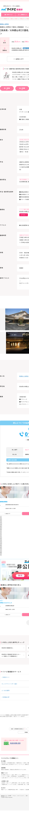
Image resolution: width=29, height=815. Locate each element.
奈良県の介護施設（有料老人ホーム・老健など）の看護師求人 (11, 655)
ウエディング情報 (5, 776)
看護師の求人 (5, 784)
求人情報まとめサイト (5, 774)
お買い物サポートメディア (7, 777)
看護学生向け (19, 762)
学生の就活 (3, 762)
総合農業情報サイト (22, 776)
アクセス (14, 795)
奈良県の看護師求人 (7, 648)
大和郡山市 (21, 18)
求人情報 (7, 88)
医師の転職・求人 (22, 784)
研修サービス (4, 789)
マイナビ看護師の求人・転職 (6, 18)
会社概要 (9, 795)
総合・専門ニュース (16, 774)
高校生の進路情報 (5, 769)
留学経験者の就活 (11, 762)
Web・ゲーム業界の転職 (11, 782)
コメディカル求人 (13, 784)
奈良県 (15, 18)
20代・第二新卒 (21, 782)
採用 (26, 795)
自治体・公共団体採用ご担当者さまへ (17, 728)
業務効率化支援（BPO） (13, 789)
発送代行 (22, 789)
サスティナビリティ (20, 795)
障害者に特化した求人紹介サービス (9, 764)
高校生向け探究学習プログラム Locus (18, 769)
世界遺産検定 (14, 776)
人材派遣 (3, 782)
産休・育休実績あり (24, 179)
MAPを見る (23, 214)
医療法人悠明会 (4, 24)
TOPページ (9, 14)
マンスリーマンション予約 (20, 777)
